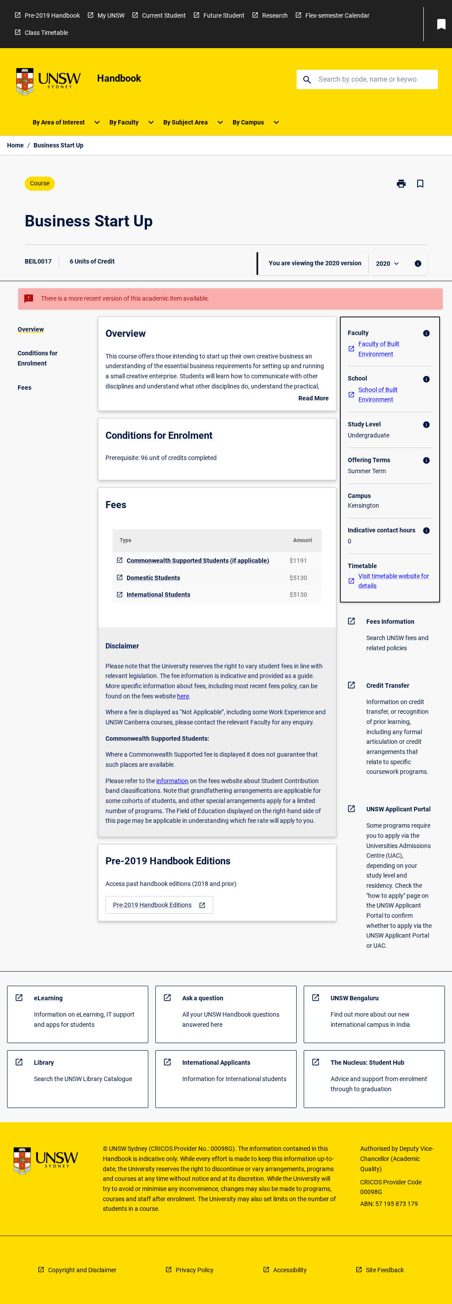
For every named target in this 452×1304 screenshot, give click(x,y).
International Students (158, 594)
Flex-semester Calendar (337, 15)
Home (15, 145)
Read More (313, 399)
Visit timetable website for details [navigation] (393, 581)
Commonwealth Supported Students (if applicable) (198, 560)
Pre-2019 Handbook (52, 15)
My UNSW (111, 15)
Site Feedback (385, 1270)
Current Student (164, 15)
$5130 (298, 577)
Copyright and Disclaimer (82, 1270)
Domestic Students (153, 577)
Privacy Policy (195, 1270)
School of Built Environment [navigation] (378, 394)
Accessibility (290, 1270)
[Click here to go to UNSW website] (48, 83)
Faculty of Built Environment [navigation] (378, 349)
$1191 (298, 560)
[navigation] (159, 905)
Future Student (224, 15)
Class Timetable (46, 32)
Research (275, 15)
